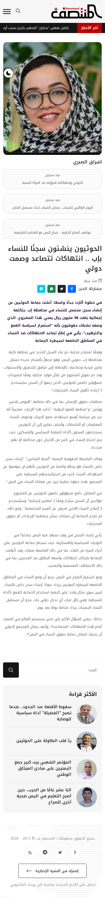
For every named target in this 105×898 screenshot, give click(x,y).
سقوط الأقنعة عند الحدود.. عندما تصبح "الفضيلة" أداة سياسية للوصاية (40, 713)
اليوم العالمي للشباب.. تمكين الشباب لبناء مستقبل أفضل (52, 207)
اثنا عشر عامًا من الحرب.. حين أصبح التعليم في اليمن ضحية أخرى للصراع (44, 796)
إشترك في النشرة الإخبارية (56, 870)
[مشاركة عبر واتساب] (51, 289)
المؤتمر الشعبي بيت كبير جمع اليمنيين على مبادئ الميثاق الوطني (43, 768)
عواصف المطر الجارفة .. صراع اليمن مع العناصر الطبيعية (52, 232)
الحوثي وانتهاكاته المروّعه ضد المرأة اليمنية (52, 182)
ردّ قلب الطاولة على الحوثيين (43, 740)
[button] (7, 11)
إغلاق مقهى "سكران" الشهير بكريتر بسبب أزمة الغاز (36, 28)
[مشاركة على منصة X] (62, 289)
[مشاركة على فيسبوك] (72, 289)
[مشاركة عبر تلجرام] (41, 289)
